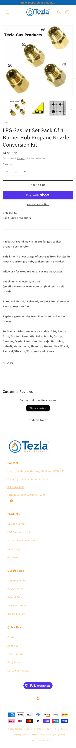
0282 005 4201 (15, 487)
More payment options (38, 204)
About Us (12, 645)
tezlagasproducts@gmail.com (26, 494)
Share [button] (9, 362)
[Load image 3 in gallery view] (58, 108)
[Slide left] (4, 109)
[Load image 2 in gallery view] (38, 108)
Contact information (40, 740)
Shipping (21, 158)
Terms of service (39, 734)
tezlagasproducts (23, 728)
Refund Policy (15, 597)
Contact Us (13, 637)
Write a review (38, 408)
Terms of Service (17, 605)
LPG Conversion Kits (19, 532)
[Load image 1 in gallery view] (18, 108)
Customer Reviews (18, 670)
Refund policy (61, 728)
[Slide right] (72, 109)
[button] (7, 12)
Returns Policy (16, 613)
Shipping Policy (16, 580)
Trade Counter (16, 654)
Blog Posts (13, 662)
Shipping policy (57, 734)
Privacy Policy (15, 589)
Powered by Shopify (42, 728)
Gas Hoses (13, 557)
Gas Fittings (14, 549)
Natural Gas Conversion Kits (24, 540)
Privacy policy (21, 734)
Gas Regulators (16, 523)
